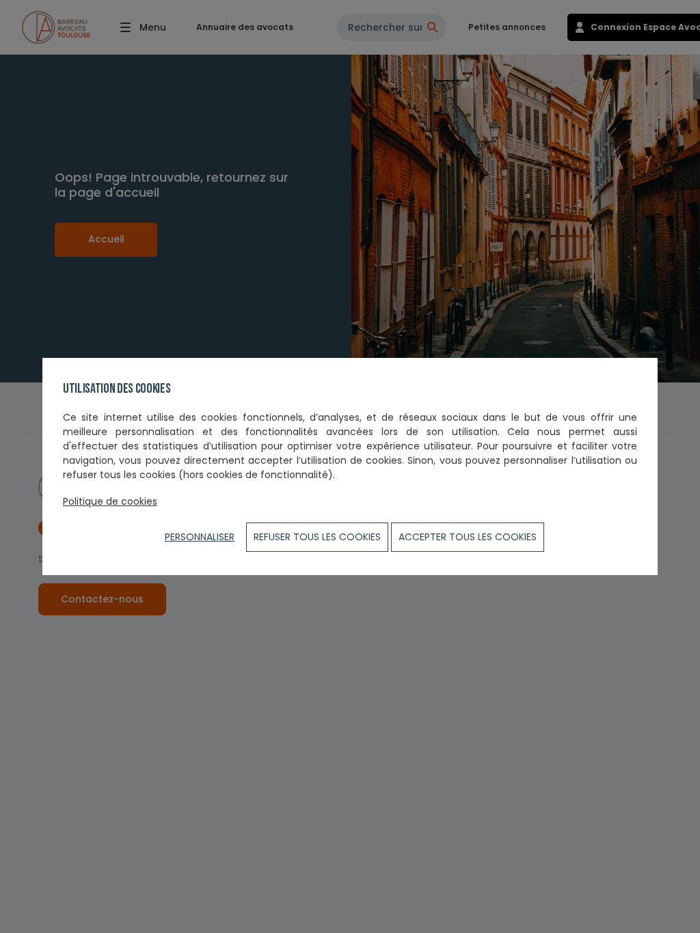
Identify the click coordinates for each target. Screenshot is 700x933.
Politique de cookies (110, 501)
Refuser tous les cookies (317, 537)
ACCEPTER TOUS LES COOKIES (468, 537)
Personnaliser (199, 537)
